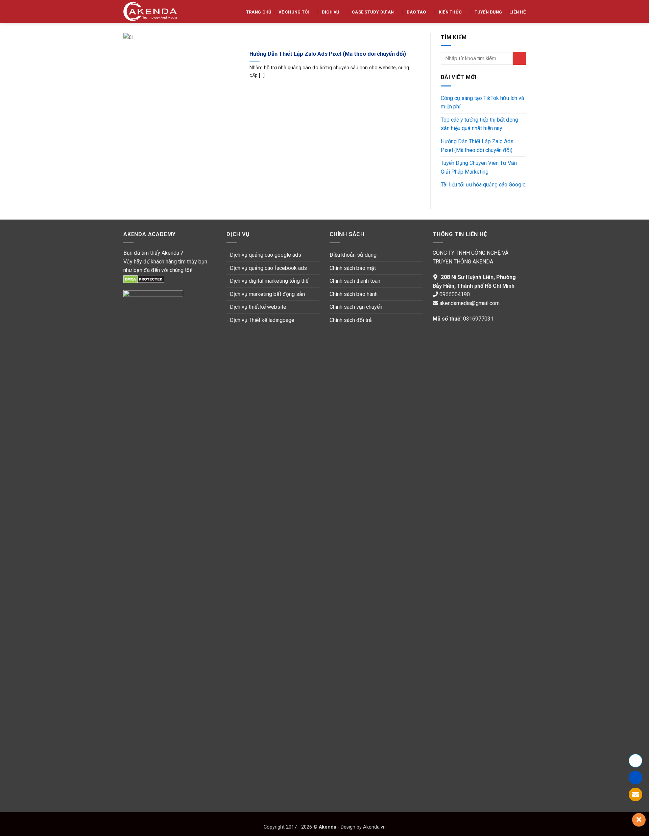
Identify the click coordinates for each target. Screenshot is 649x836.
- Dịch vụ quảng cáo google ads (263, 255)
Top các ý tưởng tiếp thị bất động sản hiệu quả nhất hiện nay (479, 124)
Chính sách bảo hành (354, 294)
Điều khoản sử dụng (353, 255)
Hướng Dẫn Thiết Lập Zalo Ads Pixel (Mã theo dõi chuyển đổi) (327, 54)
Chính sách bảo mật (353, 268)
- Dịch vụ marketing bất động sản (265, 294)
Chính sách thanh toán (356, 281)
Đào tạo (416, 12)
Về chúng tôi (294, 12)
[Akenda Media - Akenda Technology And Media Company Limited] (150, 11)
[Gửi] (519, 58)
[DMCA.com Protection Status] (143, 279)
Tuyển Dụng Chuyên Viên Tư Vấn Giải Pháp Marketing (479, 167)
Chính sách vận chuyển (356, 307)
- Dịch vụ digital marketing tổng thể (267, 281)
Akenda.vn (374, 827)
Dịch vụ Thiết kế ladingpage (262, 320)
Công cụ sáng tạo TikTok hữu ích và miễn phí (482, 102)
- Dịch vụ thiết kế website (256, 307)
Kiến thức (450, 12)
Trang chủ (258, 12)
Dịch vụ (330, 12)
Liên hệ (517, 12)
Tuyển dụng (488, 12)
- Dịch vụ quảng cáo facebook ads (266, 268)
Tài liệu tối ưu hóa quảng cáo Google (483, 184)
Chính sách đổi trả (351, 320)
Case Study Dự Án (373, 12)
